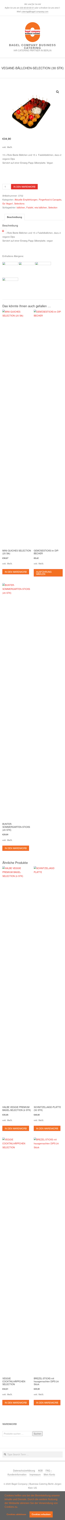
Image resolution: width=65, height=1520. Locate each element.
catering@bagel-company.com (34, 11)
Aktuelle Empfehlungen (26, 199)
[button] (18, 1507)
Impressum (35, 1474)
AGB (40, 1470)
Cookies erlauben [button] (41, 1514)
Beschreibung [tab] (14, 217)
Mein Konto (49, 1474)
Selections (19, 203)
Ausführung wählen (44, 573)
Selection (52, 207)
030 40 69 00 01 (27, 7)
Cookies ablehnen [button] (16, 1514)
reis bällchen (40, 207)
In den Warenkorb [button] (16, 571)
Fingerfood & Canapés (50, 199)
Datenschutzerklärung (24, 1470)
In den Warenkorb (24, 186)
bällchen (21, 207)
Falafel (29, 207)
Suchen (37, 1433)
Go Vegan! (7, 203)
